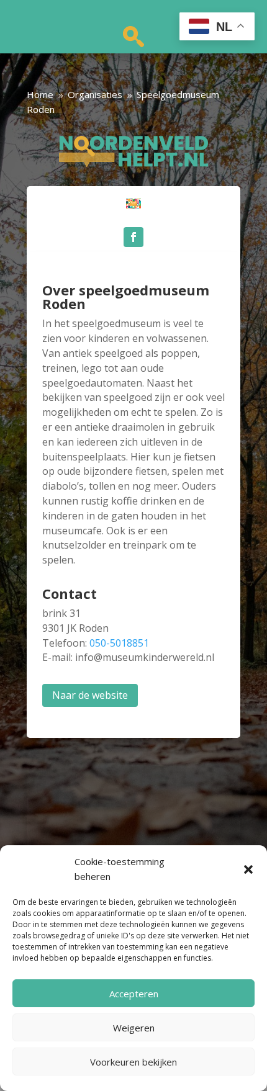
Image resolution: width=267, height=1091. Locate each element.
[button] (248, 869)
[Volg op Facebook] (133, 237)
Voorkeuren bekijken (133, 1062)
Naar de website (90, 695)
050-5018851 (119, 643)
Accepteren (133, 993)
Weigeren (134, 1027)
